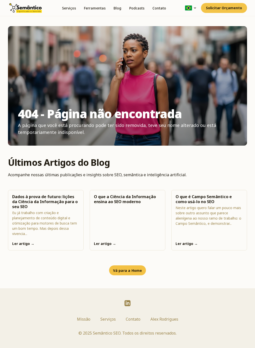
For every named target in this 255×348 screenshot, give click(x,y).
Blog (117, 8)
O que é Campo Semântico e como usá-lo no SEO (204, 199)
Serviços (69, 8)
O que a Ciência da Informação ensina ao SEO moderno (125, 199)
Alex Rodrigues (164, 319)
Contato (159, 8)
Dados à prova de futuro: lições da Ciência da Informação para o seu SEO (45, 201)
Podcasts (136, 8)
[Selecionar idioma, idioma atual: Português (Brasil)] (191, 7)
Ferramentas (95, 8)
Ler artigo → (23, 243)
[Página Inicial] (25, 8)
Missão (83, 319)
